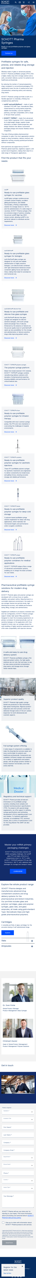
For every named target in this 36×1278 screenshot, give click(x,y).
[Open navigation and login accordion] (29, 2)
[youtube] (21, 1276)
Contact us (8, 53)
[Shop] (24, 2)
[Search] (16, 2)
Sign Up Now (7, 1273)
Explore (7, 933)
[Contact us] (20, 2)
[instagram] (15, 1276)
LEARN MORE (18, 871)
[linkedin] (18, 1276)
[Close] (22, 1266)
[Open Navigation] (34, 2)
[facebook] (12, 1276)
